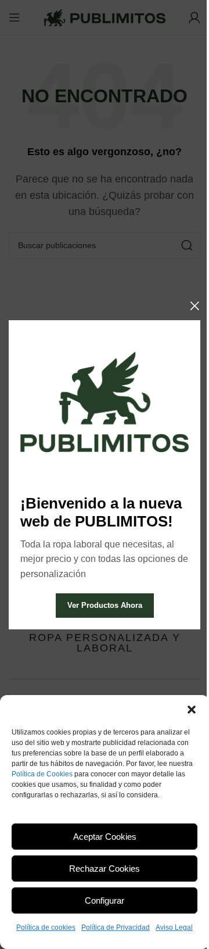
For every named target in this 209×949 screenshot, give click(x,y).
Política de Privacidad (115, 927)
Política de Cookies (42, 774)
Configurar (104, 900)
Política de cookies (45, 927)
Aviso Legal (174, 927)
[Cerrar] (194, 305)
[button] (191, 709)
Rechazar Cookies (104, 868)
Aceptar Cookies (104, 836)
